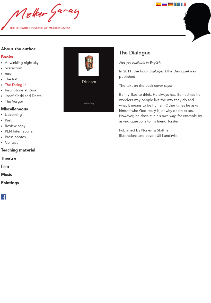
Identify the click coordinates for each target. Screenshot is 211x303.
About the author (18, 49)
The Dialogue (16, 85)
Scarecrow (13, 68)
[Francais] (183, 4)
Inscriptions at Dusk (21, 90)
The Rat (11, 79)
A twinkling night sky (22, 63)
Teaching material (18, 150)
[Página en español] (158, 4)
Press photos (15, 137)
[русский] (164, 4)
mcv (8, 74)
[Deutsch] (170, 4)
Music (6, 175)
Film (5, 167)
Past (8, 120)
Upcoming (13, 114)
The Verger (14, 101)
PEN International (19, 131)
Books (7, 57)
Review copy (15, 126)
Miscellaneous (14, 109)
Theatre (8, 159)
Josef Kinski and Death (23, 96)
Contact (11, 142)
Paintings (10, 183)
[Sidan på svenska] (177, 4)
